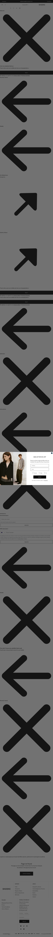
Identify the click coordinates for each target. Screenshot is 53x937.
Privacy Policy (46, 480)
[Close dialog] (51, 453)
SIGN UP (39, 477)
